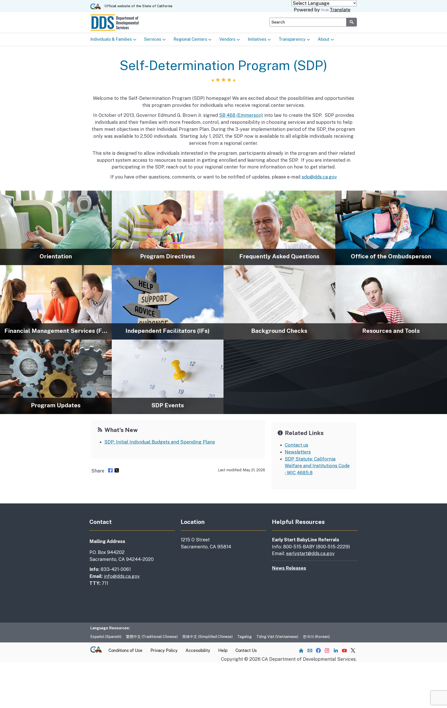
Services (152, 39)
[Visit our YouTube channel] (344, 650)
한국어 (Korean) (316, 636)
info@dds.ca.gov (122, 576)
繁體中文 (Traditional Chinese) (152, 636)
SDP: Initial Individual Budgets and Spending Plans (159, 442)
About (323, 39)
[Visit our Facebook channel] (318, 650)
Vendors (227, 39)
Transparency (292, 39)
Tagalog (244, 636)
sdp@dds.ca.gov (319, 176)
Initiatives (257, 39)
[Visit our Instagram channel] (327, 650)
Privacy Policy (164, 650)
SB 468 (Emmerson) (241, 115)
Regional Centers (190, 39)
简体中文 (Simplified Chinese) (207, 636)
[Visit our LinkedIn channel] (335, 650)
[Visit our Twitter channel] (353, 650)
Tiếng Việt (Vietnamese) (277, 636)
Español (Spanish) (105, 636)
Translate (340, 9)
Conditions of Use (125, 650)
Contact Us (246, 650)
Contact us (296, 445)
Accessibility (198, 650)
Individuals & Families (111, 39)
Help (222, 650)
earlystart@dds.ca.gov (310, 553)
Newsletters (298, 452)
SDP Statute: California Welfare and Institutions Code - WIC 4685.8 (317, 465)
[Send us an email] (309, 650)
